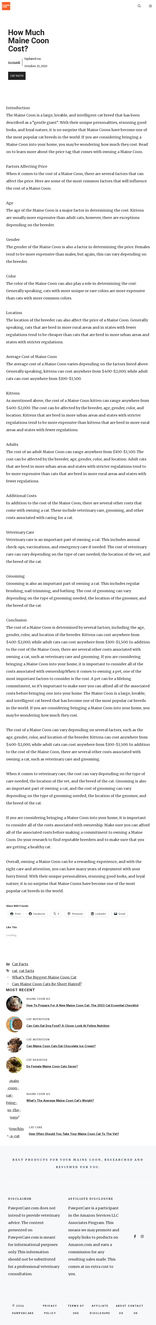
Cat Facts (17, 75)
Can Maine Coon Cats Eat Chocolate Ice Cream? (61, 1046)
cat (14, 970)
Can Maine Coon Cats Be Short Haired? (47, 984)
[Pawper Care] (6, 6)
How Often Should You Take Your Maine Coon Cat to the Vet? (74, 1134)
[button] (139, 6)
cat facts (26, 970)
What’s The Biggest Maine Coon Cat (44, 977)
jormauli (14, 62)
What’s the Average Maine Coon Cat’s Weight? (60, 1100)
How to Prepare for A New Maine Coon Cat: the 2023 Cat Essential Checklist (82, 1005)
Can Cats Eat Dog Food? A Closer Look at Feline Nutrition (67, 1026)
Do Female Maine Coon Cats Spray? (52, 1066)
